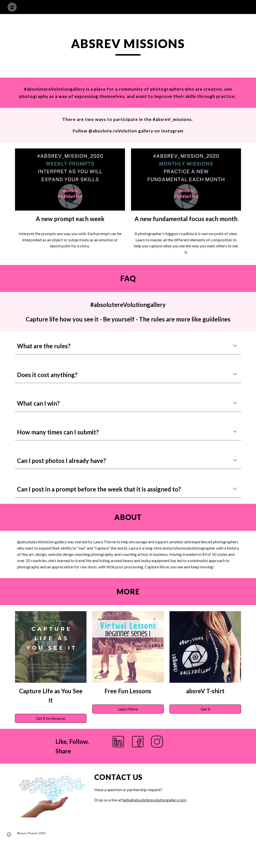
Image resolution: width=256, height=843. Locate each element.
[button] (235, 346)
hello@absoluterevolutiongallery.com (154, 799)
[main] (128, 46)
